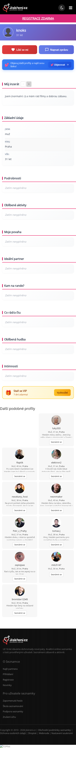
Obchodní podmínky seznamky (54, 730)
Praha (62, 432)
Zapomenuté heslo (13, 700)
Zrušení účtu (9, 716)
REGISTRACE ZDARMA (38, 18)
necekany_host (20, 496)
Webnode (44, 733)
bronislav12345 (20, 599)
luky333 (56, 428)
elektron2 (56, 462)
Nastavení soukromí (62, 733)
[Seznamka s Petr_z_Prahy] (20, 523)
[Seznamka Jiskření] (15, 645)
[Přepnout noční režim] (61, 7)
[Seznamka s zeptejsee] (20, 557)
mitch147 (56, 565)
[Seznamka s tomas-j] (56, 523)
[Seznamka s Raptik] (20, 454)
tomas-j (56, 530)
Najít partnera (10, 668)
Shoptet (32, 733)
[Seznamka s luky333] (56, 420)
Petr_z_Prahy (20, 530)
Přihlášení (8, 674)
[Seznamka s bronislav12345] (20, 591)
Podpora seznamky (13, 711)
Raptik (19, 462)
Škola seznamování (13, 706)
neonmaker (56, 496)
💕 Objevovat (58, 64)
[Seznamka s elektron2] (56, 454)
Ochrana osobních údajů (13, 733)
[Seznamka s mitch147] (56, 557)
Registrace (8, 679)
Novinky (7, 685)
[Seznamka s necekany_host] (20, 489)
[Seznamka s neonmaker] (56, 489)
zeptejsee (20, 565)
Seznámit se (56, 442)
